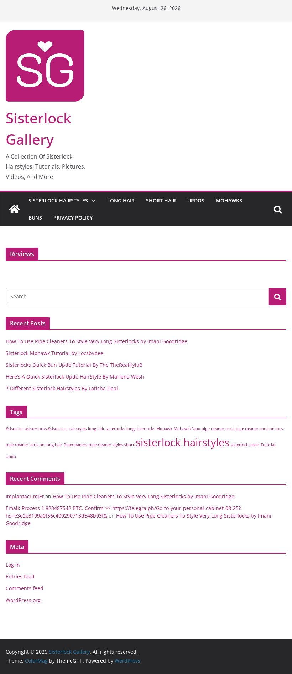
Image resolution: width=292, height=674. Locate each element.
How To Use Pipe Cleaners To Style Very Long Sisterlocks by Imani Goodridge (96, 341)
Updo (11, 456)
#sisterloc (15, 428)
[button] (92, 201)
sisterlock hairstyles (182, 442)
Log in (13, 564)
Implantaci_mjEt (25, 496)
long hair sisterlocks (106, 428)
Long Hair (121, 200)
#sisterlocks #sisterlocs (46, 428)
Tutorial (268, 444)
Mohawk (164, 428)
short (129, 444)
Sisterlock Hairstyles (58, 200)
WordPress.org (23, 600)
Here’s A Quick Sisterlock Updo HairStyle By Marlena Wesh (75, 376)
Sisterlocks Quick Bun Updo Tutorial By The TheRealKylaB (74, 364)
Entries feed (20, 576)
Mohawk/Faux (187, 428)
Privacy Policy (73, 217)
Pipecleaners (75, 444)
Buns (35, 217)
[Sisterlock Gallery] (14, 209)
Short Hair (161, 200)
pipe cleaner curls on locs (259, 428)
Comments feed (24, 588)
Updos (195, 200)
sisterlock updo (245, 444)
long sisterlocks (140, 428)
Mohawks (229, 200)
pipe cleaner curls (218, 428)
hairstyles (78, 428)
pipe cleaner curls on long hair (34, 444)
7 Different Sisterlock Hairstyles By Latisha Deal (62, 388)
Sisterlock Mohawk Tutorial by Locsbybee (54, 353)
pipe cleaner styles (106, 444)
